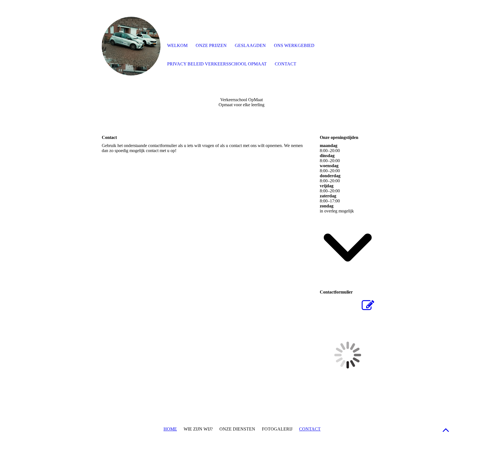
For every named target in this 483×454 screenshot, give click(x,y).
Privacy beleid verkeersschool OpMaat (217, 64)
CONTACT (310, 429)
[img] (131, 46)
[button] (446, 430)
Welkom (177, 45)
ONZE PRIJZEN (211, 45)
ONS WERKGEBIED (294, 45)
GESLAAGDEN (250, 45)
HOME (170, 429)
